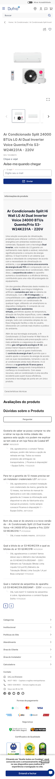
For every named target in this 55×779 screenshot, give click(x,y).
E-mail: (10, 170)
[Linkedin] (19, 693)
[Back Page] (5, 22)
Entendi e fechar (27, 773)
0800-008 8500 (14, 685)
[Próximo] (48, 116)
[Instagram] (10, 693)
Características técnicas (16, 391)
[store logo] (14, 8)
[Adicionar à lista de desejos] (50, 29)
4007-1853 (12, 681)
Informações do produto (16, 196)
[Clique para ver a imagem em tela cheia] (27, 67)
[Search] (49, 15)
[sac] (45, 9)
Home (10, 22)
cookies (45, 761)
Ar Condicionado (21, 22)
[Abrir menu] (3, 8)
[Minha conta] (41, 8)
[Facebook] (5, 693)
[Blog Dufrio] (23, 693)
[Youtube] (14, 693)
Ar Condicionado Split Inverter (41, 22)
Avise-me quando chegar (22, 164)
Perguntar (27, 419)
